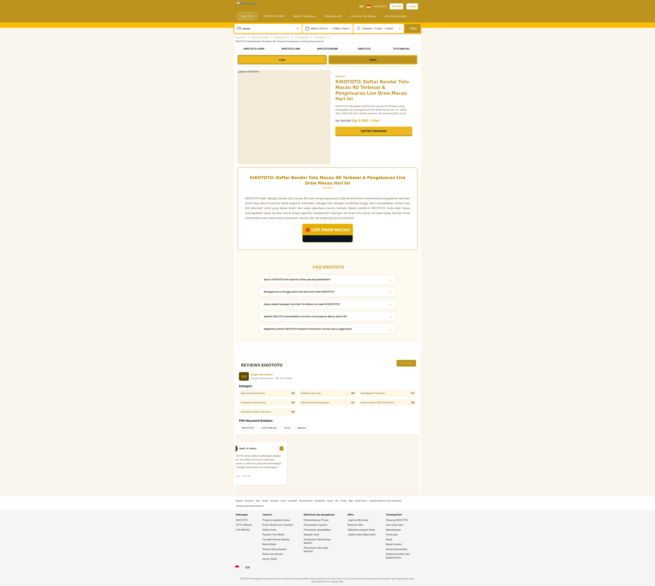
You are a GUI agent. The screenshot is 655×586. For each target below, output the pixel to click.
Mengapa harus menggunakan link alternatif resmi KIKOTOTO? (299, 291)
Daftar (373, 59)
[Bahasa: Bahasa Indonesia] (237, 567)
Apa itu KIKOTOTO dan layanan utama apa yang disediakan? (297, 279)
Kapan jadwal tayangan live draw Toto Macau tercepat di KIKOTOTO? (302, 304)
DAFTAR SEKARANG (374, 131)
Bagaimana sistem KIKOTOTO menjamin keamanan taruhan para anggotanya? (308, 328)
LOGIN (412, 6)
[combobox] (268, 28)
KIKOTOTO (248, 427)
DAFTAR (396, 6)
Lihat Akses (406, 363)
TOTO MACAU (269, 427)
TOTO (287, 427)
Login (282, 59)
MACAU (302, 427)
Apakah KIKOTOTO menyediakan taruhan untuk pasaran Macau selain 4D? (305, 316)
